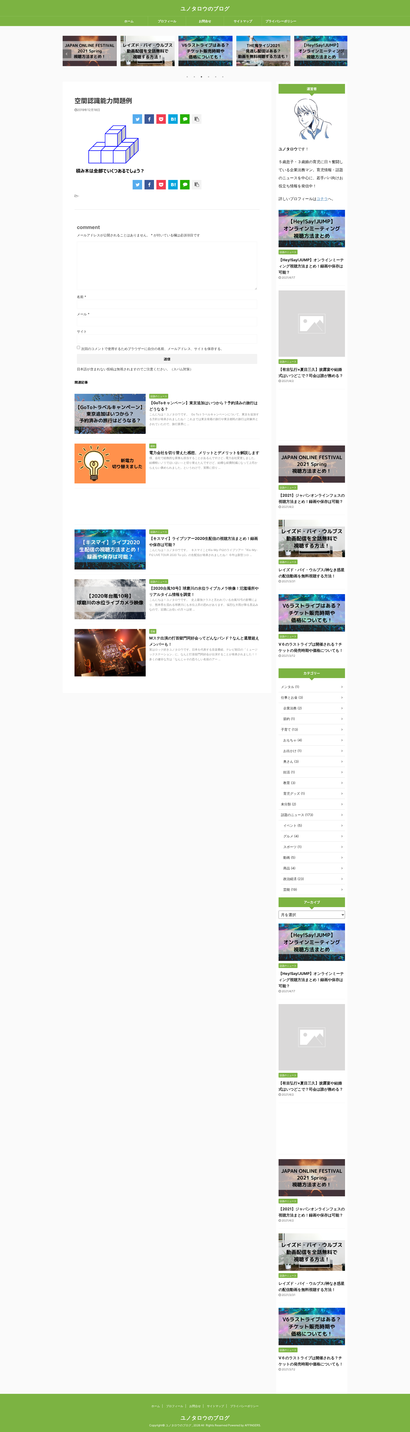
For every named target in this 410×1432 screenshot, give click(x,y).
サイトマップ (243, 21)
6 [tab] (222, 76)
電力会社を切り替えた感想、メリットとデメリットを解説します (204, 452)
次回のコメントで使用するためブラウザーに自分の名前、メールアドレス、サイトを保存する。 (152, 349)
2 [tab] (194, 76)
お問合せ (205, 21)
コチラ (322, 198)
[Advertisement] (167, 507)
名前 (81, 297)
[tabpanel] (90, 51)
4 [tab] (208, 76)
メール (83, 314)
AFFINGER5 (252, 1425)
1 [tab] (187, 76)
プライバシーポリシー (281, 21)
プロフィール (167, 21)
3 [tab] (201, 76)
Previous (67, 54)
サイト (82, 331)
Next (343, 54)
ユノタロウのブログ (205, 8)
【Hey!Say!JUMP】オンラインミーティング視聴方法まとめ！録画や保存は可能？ (311, 266)
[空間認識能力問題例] (173, 119)
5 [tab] (215, 76)
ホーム (129, 21)
